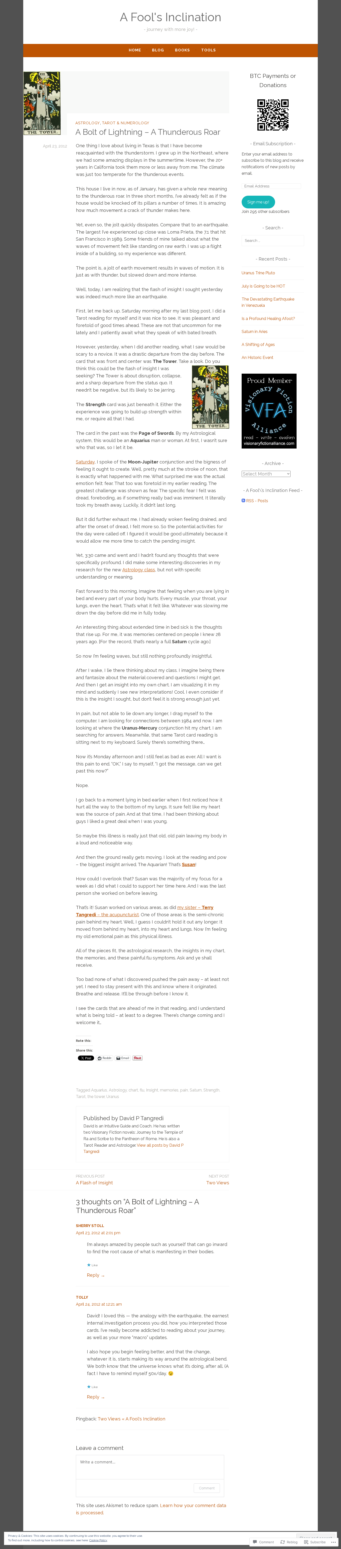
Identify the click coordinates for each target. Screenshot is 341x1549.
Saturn (196, 1090)
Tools (208, 50)
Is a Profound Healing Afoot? (268, 318)
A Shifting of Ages (258, 344)
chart (133, 1090)
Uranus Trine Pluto (258, 273)
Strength (211, 1090)
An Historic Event (257, 357)
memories (169, 1090)
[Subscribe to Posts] (243, 500)
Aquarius (99, 1090)
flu (142, 1090)
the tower (96, 1096)
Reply (93, 1275)
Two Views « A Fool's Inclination (131, 1418)
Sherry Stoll (90, 1226)
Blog (158, 50)
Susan (188, 864)
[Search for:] (273, 240)
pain (184, 1090)
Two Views (217, 1179)
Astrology (87, 123)
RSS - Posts (257, 500)
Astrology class (138, 569)
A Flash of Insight (94, 1179)
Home (135, 50)
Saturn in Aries (255, 331)
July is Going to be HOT (263, 286)
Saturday (85, 462)
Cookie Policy (98, 1540)
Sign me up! (258, 202)
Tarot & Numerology (125, 123)
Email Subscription (273, 143)
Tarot (81, 1096)
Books (182, 50)
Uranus (112, 1096)
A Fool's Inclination (170, 17)
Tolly (82, 1297)
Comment (207, 1488)
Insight (152, 1090)
